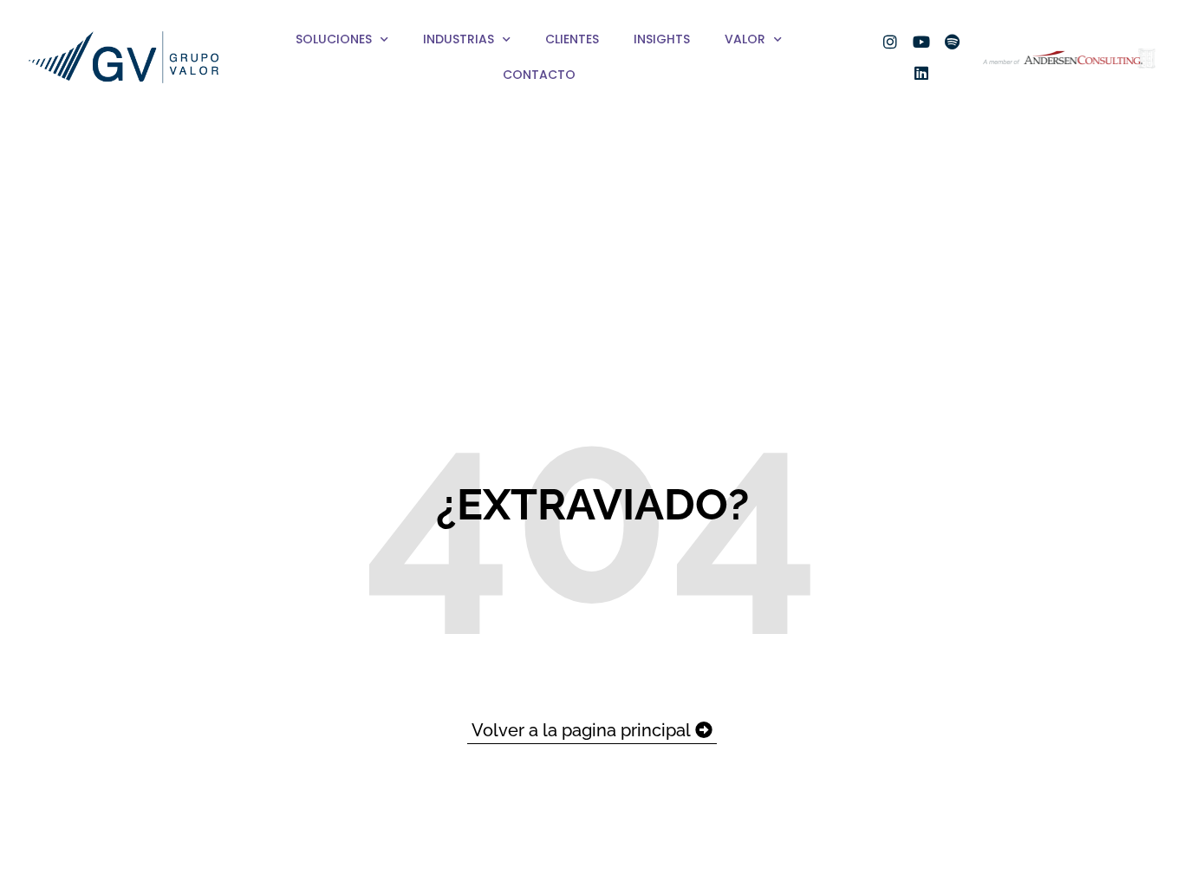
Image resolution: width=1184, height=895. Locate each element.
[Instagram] (890, 41)
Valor (745, 39)
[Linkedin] (921, 72)
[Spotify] (952, 41)
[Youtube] (921, 41)
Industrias (458, 39)
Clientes (572, 39)
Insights (662, 39)
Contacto (539, 74)
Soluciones (334, 39)
